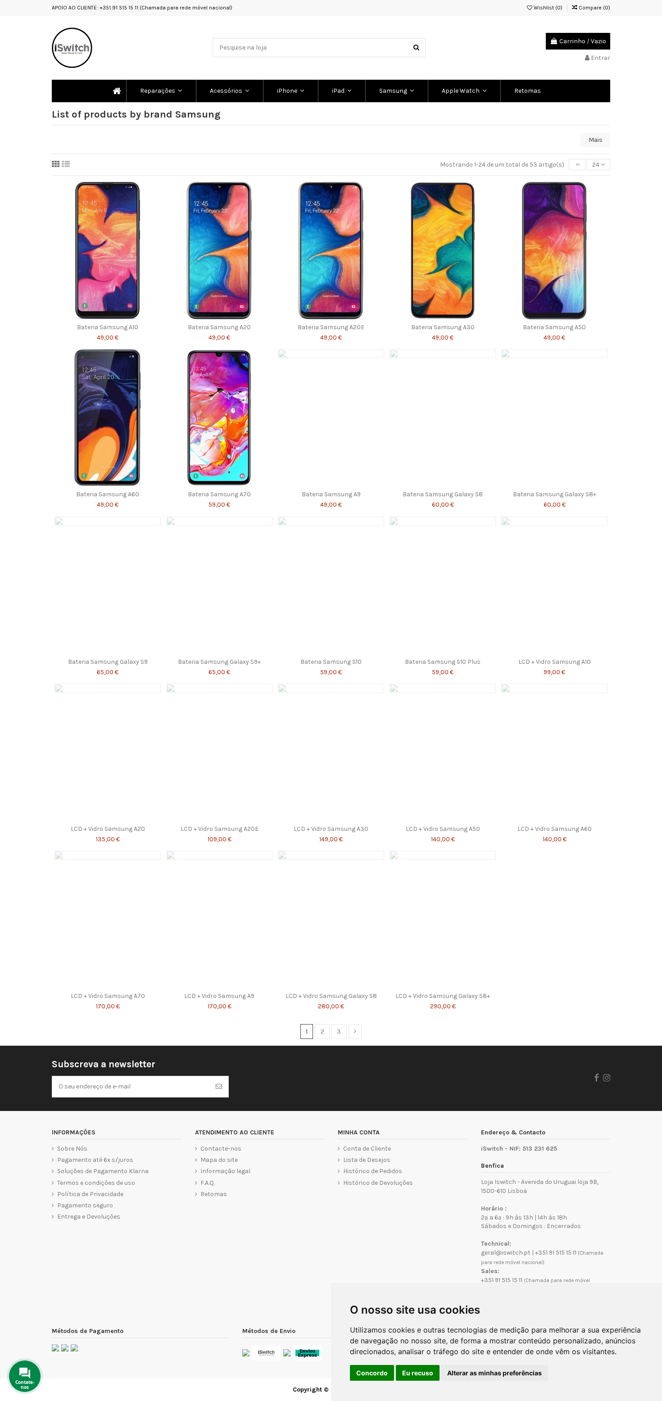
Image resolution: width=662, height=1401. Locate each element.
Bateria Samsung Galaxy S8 (443, 494)
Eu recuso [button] (417, 1373)
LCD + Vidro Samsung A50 (443, 828)
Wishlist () (547, 8)
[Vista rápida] (120, 316)
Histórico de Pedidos (372, 1171)
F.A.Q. (207, 1183)
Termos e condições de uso (96, 1183)
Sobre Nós (72, 1148)
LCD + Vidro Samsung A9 (219, 996)
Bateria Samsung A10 (107, 327)
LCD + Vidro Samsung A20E (219, 828)
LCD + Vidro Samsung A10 (554, 661)
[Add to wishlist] (95, 316)
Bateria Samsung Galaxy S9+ (219, 661)
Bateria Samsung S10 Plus (443, 661)
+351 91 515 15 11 (555, 1252)
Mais (596, 140)
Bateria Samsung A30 (443, 327)
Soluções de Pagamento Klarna (103, 1171)
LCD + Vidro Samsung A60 (554, 828)
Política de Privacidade (90, 1194)
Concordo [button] (372, 1373)
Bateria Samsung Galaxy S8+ (554, 494)
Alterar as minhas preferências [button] (494, 1373)
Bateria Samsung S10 (331, 661)
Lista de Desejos (366, 1160)
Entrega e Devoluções (88, 1216)
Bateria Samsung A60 (107, 494)
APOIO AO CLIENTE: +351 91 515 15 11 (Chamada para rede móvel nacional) (142, 8)
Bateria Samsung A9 (331, 494)
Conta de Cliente (367, 1148)
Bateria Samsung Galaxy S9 (108, 661)
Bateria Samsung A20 (219, 327)
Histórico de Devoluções (378, 1183)
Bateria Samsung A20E (331, 327)
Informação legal (225, 1171)
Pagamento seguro (85, 1205)
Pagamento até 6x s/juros (95, 1160)
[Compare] (107, 316)
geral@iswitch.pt (506, 1252)
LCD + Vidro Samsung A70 (108, 996)
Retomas (213, 1194)
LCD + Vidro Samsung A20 (108, 828)
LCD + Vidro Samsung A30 (331, 828)
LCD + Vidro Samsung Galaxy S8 (331, 996)
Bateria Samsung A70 (219, 494)
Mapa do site (219, 1160)
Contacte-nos (220, 1148)
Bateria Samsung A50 (554, 327)
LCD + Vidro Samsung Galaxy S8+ (442, 996)
